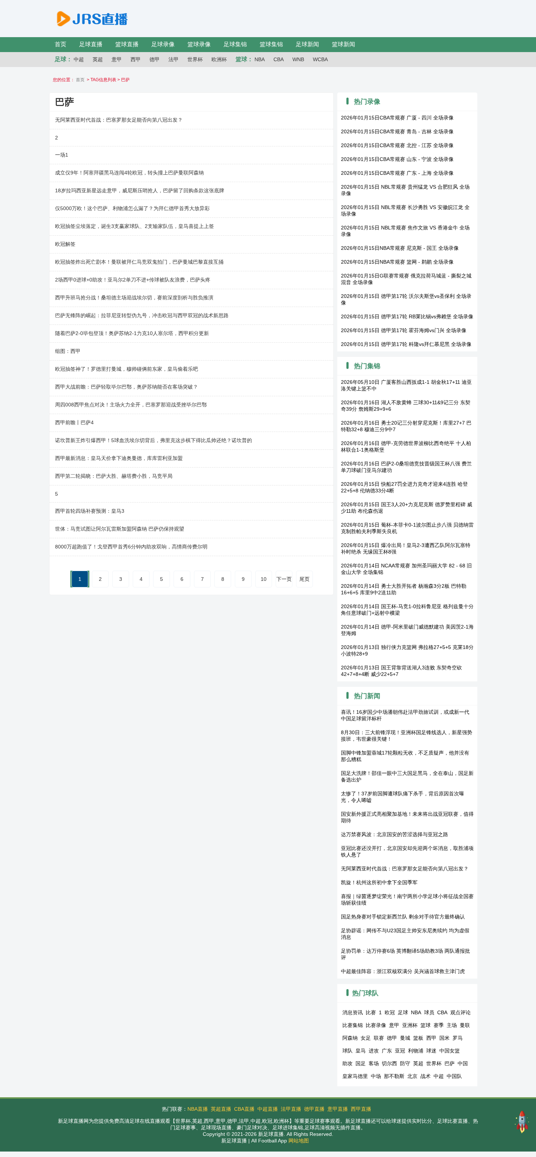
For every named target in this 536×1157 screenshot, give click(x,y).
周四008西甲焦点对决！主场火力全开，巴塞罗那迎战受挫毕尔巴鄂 (131, 405)
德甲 (154, 59)
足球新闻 (307, 44)
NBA (260, 59)
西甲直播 (361, 1109)
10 (264, 579)
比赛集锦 (352, 1025)
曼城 (405, 1038)
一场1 (61, 155)
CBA (278, 59)
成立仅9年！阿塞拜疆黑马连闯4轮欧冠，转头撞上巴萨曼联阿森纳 (129, 173)
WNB (298, 59)
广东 (387, 1051)
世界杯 (195, 59)
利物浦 (415, 1051)
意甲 (117, 59)
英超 (98, 59)
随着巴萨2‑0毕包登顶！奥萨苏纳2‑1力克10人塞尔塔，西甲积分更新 (132, 333)
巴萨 (449, 1063)
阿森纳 (350, 1038)
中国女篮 (449, 1051)
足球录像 (163, 44)
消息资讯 (352, 1012)
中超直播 (267, 1109)
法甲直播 (291, 1109)
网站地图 (298, 1141)
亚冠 (400, 1051)
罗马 (458, 1038)
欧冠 (390, 1012)
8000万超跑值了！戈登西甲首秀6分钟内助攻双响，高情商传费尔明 (131, 547)
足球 (403, 1012)
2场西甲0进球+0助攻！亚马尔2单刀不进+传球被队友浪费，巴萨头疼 (132, 280)
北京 (412, 1076)
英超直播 (221, 1109)
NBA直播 (197, 1109)
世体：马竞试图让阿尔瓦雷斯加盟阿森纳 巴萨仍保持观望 (119, 529)
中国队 (454, 1076)
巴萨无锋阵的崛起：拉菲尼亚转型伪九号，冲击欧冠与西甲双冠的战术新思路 (142, 315)
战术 (425, 1076)
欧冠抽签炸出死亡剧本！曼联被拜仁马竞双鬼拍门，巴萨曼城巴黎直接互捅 (139, 262)
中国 (463, 1063)
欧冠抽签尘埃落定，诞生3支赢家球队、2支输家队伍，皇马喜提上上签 (134, 226)
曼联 (465, 1025)
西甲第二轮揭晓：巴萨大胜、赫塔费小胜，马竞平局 (113, 476)
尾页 (304, 579)
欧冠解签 (65, 244)
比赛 (371, 1012)
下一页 (284, 579)
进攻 (374, 1051)
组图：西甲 (68, 351)
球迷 (431, 1051)
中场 (376, 1076)
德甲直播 (314, 1109)
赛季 (439, 1025)
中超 (79, 59)
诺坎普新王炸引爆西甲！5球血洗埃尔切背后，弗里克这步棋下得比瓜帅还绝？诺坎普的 (153, 440)
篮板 (418, 1038)
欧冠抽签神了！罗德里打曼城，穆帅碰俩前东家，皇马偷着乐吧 (126, 369)
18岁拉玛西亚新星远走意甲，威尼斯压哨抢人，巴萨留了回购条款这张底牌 (139, 190)
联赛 (379, 1038)
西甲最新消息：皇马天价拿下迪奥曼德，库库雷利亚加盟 (119, 458)
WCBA (320, 59)
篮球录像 (199, 44)
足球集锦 (235, 44)
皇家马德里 (355, 1076)
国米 (444, 1038)
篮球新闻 (343, 44)
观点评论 (460, 1012)
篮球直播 (127, 44)
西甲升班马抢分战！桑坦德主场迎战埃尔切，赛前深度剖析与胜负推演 (134, 297)
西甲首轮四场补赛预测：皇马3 (89, 511)
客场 (374, 1063)
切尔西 (389, 1063)
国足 (361, 1063)
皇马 (361, 1051)
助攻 (347, 1063)
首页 (60, 44)
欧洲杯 (219, 59)
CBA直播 (244, 1109)
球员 (429, 1012)
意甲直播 (337, 1109)
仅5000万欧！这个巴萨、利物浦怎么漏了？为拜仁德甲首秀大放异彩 (132, 208)
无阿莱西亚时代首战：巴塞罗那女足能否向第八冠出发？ (119, 120)
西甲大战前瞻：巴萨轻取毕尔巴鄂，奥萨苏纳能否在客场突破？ (126, 387)
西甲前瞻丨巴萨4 (74, 422)
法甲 (173, 59)
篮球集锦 (271, 44)
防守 (405, 1063)
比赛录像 (376, 1025)
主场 (452, 1025)
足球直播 (90, 44)
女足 (366, 1038)
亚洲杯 (409, 1025)
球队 (347, 1051)
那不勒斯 (394, 1076)
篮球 (425, 1025)
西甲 (136, 59)
